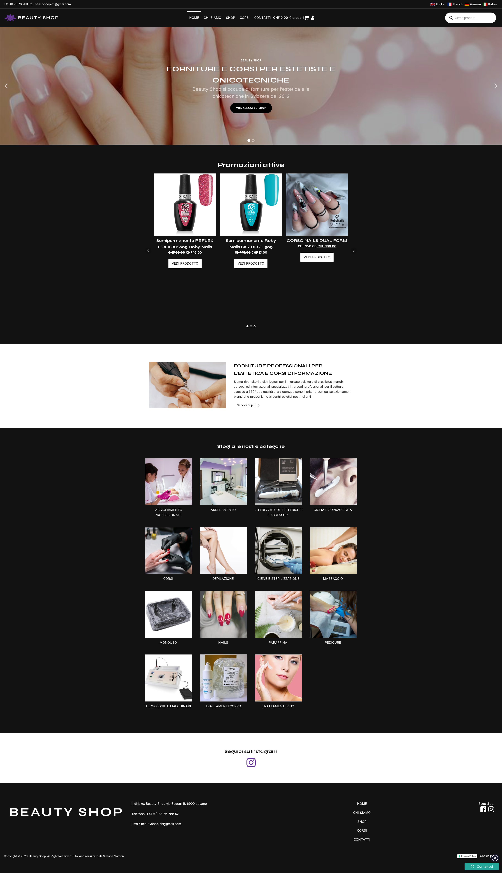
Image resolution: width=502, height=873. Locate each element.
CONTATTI (262, 18)
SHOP (230, 18)
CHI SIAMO (212, 18)
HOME (194, 18)
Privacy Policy (468, 856)
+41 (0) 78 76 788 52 (18, 4)
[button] (6, 86)
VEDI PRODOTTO (185, 263)
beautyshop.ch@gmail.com (53, 4)
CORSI (245, 18)
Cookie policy (489, 856)
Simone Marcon (113, 856)
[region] (251, 86)
